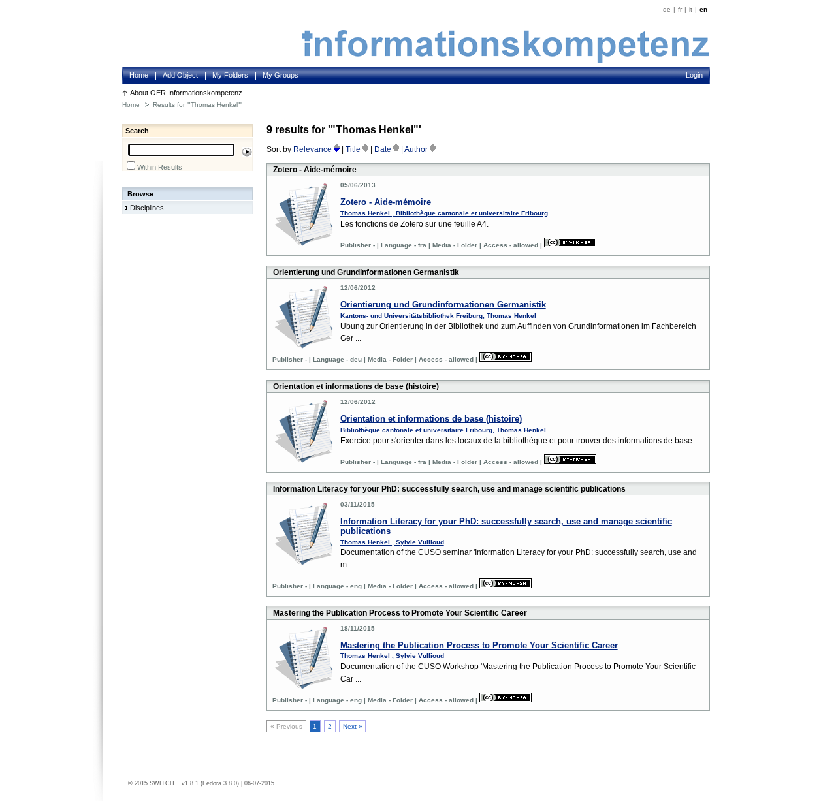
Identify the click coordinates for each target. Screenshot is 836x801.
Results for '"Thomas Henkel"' (197, 104)
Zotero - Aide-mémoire (385, 202)
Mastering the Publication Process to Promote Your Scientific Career (479, 645)
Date (383, 149)
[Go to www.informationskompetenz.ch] (505, 61)
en (703, 9)
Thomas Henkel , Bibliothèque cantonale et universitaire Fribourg (444, 213)
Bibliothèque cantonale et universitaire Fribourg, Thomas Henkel (443, 429)
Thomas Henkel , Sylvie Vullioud (392, 542)
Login (694, 75)
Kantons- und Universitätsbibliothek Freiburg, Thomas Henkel (438, 315)
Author (417, 149)
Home (138, 75)
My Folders (230, 75)
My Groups (280, 75)
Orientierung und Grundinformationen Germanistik (443, 304)
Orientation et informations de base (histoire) (431, 419)
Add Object (180, 75)
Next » (352, 726)
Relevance (313, 149)
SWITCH (162, 783)
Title (354, 149)
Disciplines (147, 208)
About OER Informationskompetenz (186, 93)
